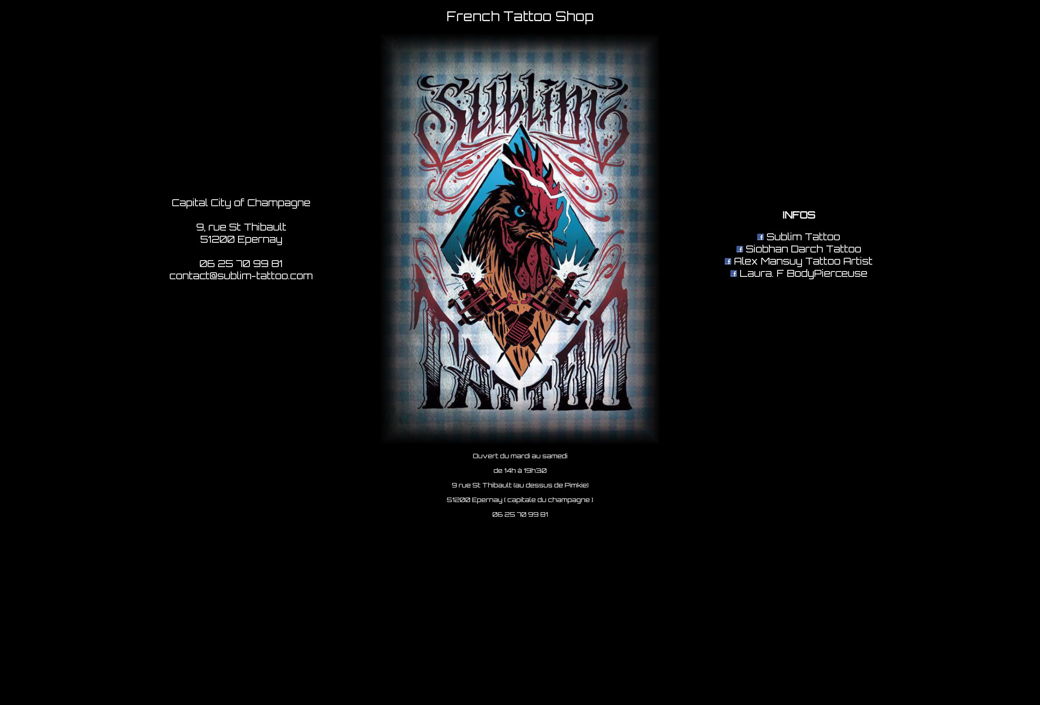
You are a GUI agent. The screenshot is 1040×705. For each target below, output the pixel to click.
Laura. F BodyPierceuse (802, 273)
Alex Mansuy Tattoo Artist (802, 261)
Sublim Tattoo (802, 237)
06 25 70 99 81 (241, 263)
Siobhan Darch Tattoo (802, 249)
